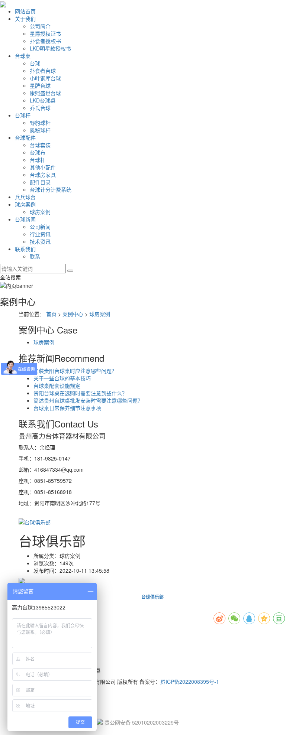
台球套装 (40, 145)
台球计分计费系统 (50, 189)
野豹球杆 (40, 122)
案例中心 (72, 314)
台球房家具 (43, 174)
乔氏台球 (40, 107)
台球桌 (22, 55)
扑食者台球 (43, 70)
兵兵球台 (25, 197)
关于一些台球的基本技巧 (62, 378)
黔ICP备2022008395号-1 (189, 681)
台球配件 (25, 137)
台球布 (37, 152)
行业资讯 (40, 234)
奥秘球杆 (40, 130)
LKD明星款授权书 (50, 48)
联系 (35, 256)
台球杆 (22, 115)
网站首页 (25, 11)
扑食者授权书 (45, 41)
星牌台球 (40, 85)
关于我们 (25, 18)
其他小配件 (43, 167)
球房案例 (25, 204)
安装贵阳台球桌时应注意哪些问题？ (75, 370)
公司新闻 (40, 226)
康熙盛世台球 (45, 93)
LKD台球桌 (42, 100)
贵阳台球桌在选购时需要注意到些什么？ (80, 393)
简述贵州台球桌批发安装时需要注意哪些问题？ (88, 400)
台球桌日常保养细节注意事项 (67, 408)
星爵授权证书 (45, 33)
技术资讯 (40, 241)
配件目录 (40, 182)
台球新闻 (25, 219)
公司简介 (40, 26)
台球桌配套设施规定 (56, 385)
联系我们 (25, 249)
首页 (51, 314)
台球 (35, 63)
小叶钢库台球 (45, 78)
